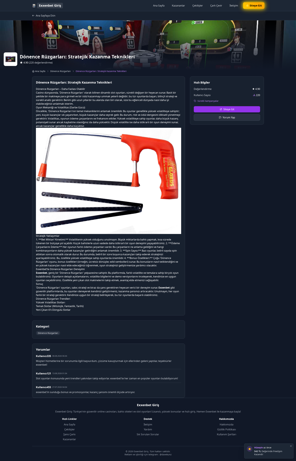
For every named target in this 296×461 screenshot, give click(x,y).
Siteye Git (228, 109)
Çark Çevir (216, 5)
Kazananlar (178, 5)
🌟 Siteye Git (254, 5)
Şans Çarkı (69, 434)
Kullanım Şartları (226, 434)
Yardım (148, 429)
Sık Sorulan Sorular (148, 434)
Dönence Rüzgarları (60, 71)
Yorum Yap (229, 117)
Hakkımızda (226, 424)
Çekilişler (197, 5)
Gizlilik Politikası (226, 429)
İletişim (234, 5)
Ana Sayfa (158, 5)
